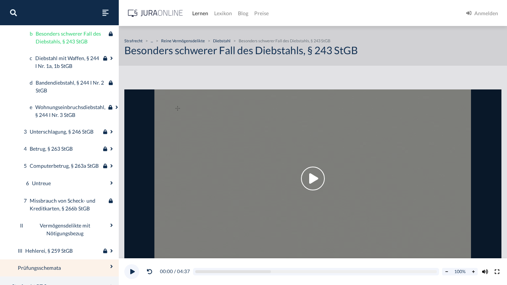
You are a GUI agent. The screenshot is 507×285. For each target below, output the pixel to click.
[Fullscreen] (497, 271)
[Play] (131, 271)
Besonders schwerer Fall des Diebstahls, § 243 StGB (284, 40)
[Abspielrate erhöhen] (473, 271)
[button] (151, 271)
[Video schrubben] (316, 271)
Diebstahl (221, 40)
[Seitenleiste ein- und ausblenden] (105, 12)
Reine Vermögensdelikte (183, 40)
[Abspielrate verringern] (446, 271)
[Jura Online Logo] (155, 13)
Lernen (200, 13)
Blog (243, 13)
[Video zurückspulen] (149, 271)
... (152, 40)
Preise (261, 13)
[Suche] (13, 12)
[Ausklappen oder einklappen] (111, 58)
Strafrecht (133, 40)
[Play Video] (312, 178)
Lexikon (223, 13)
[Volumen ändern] (485, 271)
